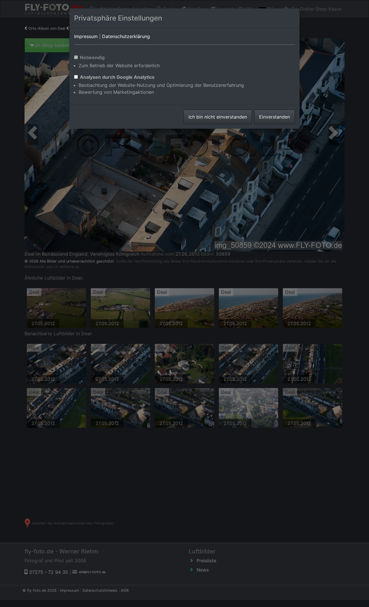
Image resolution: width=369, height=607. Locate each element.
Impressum (86, 36)
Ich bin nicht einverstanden (218, 117)
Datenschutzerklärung (126, 36)
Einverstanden (274, 117)
